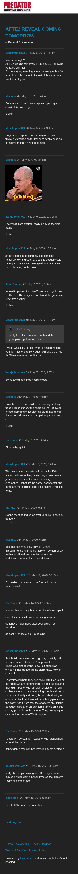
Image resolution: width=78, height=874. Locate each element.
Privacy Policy (37, 850)
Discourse (26, 858)
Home (9, 843)
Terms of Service (15, 850)
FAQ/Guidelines (41, 843)
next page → (13, 822)
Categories (22, 843)
